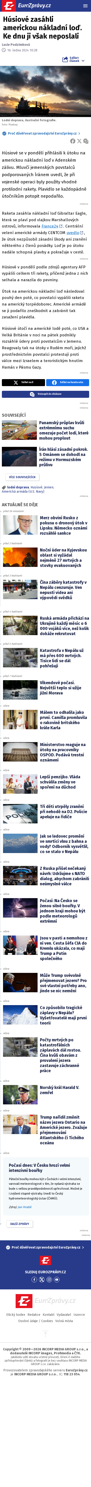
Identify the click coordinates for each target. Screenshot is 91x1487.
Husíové (36, 487)
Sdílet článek (74, 59)
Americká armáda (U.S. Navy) (23, 492)
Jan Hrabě (24, 1207)
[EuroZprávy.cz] (30, 6)
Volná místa (64, 1321)
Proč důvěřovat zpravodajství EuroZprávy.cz (42, 133)
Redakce (34, 1315)
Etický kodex (15, 1315)
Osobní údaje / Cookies (35, 1321)
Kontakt (48, 1315)
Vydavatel (64, 1315)
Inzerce (79, 1315)
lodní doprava (18, 487)
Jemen (48, 487)
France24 (50, 226)
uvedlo (72, 232)
